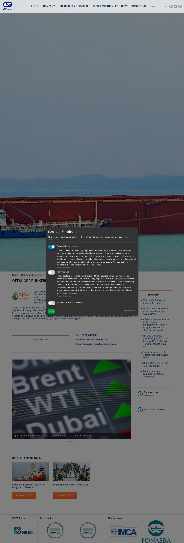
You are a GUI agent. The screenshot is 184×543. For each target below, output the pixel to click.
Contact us (138, 6)
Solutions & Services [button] (74, 6)
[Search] (165, 6)
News (124, 6)
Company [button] (49, 6)
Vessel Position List (105, 6)
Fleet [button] (35, 6)
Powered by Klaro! (130, 310)
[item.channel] (171, 6)
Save (51, 311)
